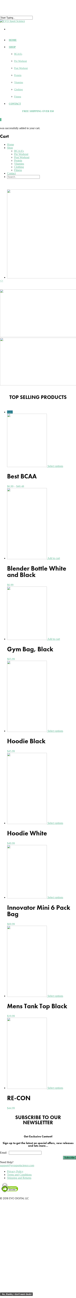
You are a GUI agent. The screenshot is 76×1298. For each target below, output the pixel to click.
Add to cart (53, 558)
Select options (55, 466)
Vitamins (18, 82)
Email (3, 1152)
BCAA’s (18, 54)
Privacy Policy (15, 1171)
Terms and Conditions (19, 1174)
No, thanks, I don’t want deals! (17, 1294)
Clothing (18, 89)
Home (13, 40)
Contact (15, 103)
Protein (17, 75)
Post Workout (21, 68)
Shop (12, 47)
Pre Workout (20, 61)
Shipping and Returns (19, 1177)
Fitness (17, 96)
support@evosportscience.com (17, 1165)
